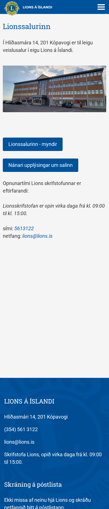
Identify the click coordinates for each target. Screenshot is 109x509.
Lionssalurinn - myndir (32, 144)
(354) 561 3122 (21, 429)
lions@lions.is (37, 236)
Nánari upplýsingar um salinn (40, 165)
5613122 (24, 228)
